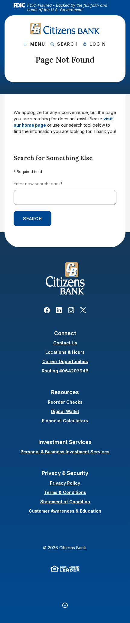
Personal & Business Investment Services (65, 451)
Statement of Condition (65, 501)
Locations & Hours (65, 352)
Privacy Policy (65, 483)
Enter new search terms (38, 183)
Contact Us (65, 342)
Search (32, 218)
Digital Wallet (65, 411)
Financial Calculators (65, 420)
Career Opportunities (65, 361)
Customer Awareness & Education (65, 511)
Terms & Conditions (65, 492)
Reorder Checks (65, 402)
